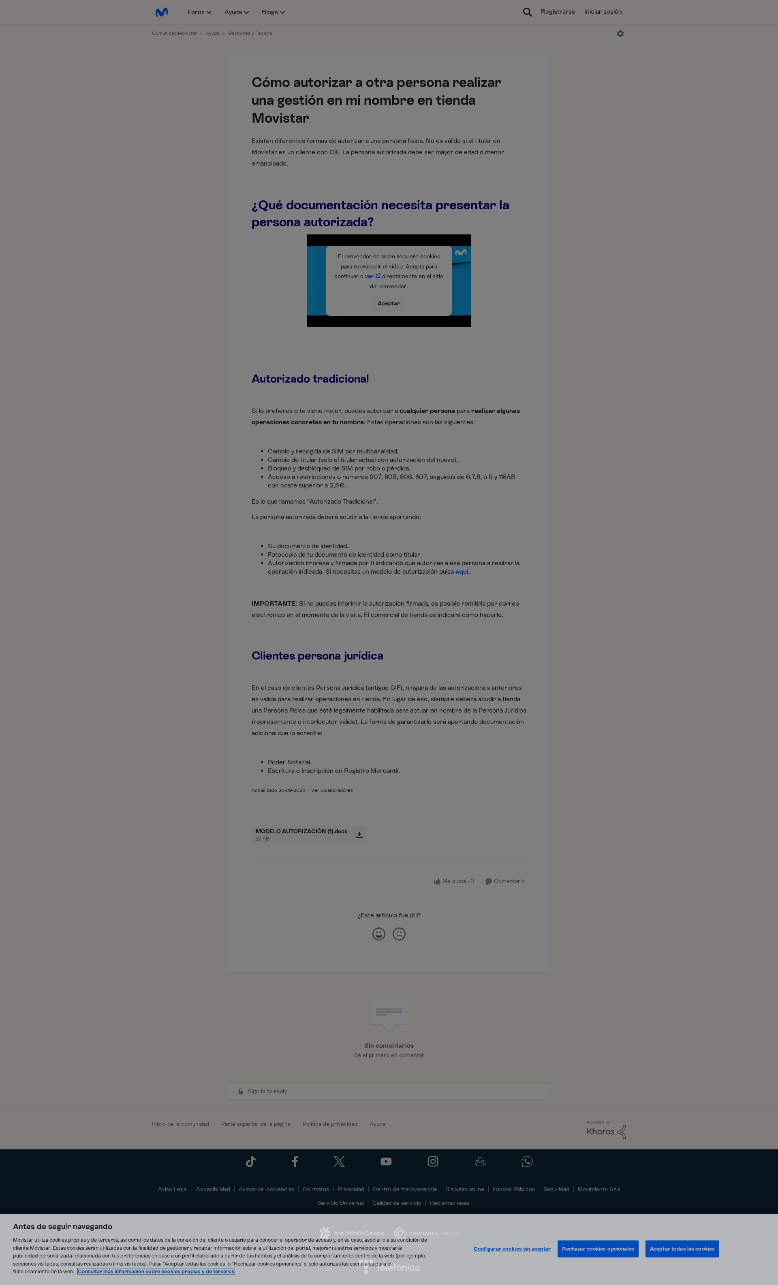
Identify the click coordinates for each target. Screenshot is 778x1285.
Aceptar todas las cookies (682, 1249)
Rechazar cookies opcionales (598, 1249)
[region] (389, 1249)
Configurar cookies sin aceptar (512, 1249)
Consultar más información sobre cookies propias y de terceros (156, 1271)
